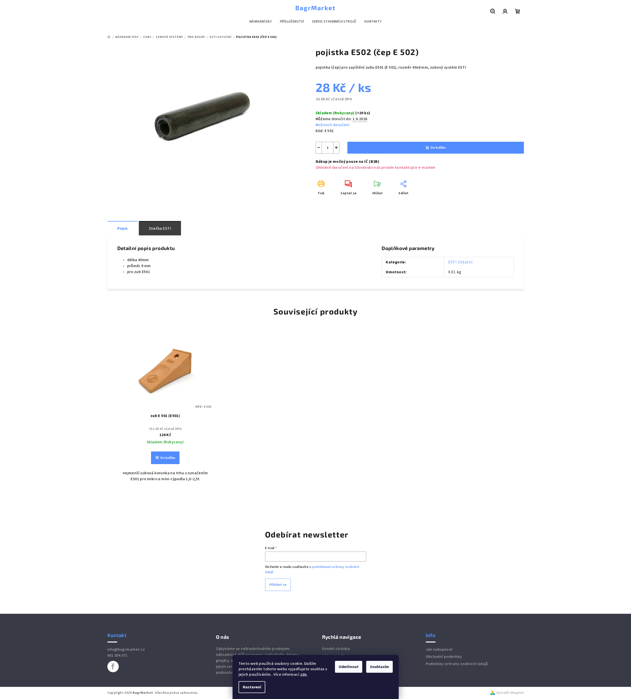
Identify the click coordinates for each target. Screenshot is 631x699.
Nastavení (252, 687)
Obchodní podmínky (444, 656)
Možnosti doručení (333, 125)
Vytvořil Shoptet (510, 692)
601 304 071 (117, 655)
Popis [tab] (122, 228)
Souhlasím (379, 667)
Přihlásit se (278, 584)
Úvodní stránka (336, 648)
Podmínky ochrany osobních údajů (457, 664)
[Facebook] (113, 666)
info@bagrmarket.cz (126, 649)
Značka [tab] (160, 228)
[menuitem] (260, 21)
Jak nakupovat (439, 649)
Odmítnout (349, 667)
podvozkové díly (231, 672)
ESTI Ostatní (460, 262)
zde (303, 674)
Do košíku (438, 147)
